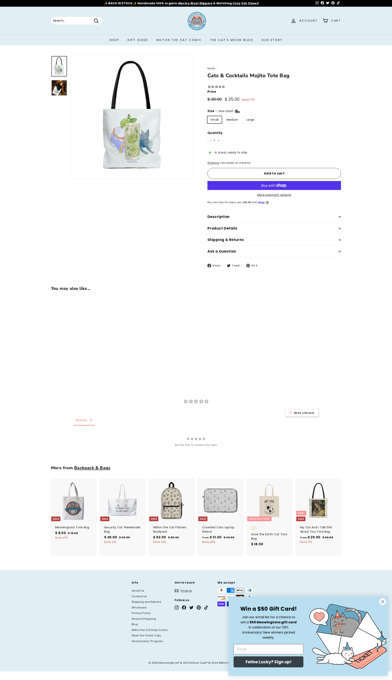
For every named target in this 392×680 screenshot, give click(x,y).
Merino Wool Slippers (195, 3)
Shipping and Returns (146, 602)
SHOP (114, 40)
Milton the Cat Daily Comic (150, 630)
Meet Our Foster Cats (146, 635)
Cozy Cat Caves (245, 3)
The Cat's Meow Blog (231, 40)
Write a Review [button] (304, 413)
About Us (138, 591)
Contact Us (139, 596)
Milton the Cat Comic (179, 40)
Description (218, 216)
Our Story (272, 40)
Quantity (215, 133)
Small (214, 120)
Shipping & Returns (225, 239)
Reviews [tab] (81, 420)
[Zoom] (132, 117)
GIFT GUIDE (137, 40)
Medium (232, 120)
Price (211, 91)
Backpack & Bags (92, 468)
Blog (135, 624)
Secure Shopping (144, 619)
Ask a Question (221, 251)
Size (220, 111)
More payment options (274, 195)
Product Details (222, 228)
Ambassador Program (147, 641)
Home (211, 68)
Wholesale (139, 607)
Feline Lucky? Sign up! (268, 662)
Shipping (213, 162)
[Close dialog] (382, 601)
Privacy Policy (141, 613)
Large (250, 120)
